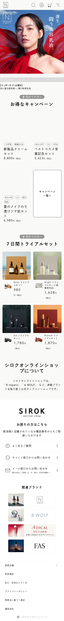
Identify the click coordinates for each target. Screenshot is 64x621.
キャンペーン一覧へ (47, 193)
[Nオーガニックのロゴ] (5, 5)
